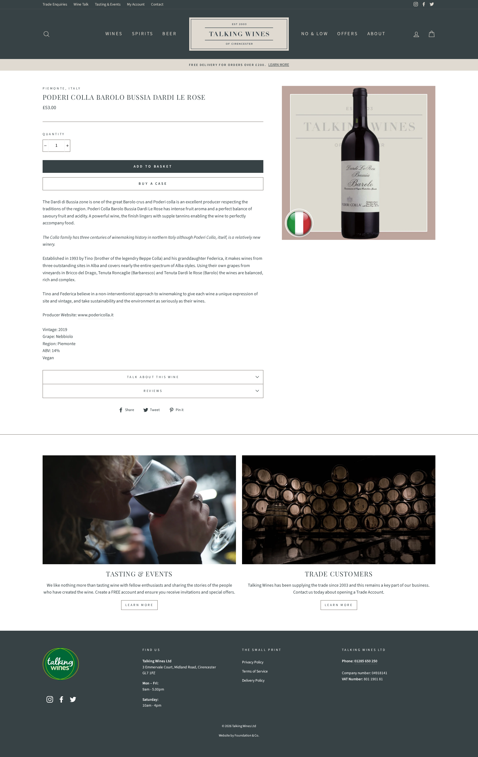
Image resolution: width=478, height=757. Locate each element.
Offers (347, 33)
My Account (136, 4)
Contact (157, 4)
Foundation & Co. (247, 735)
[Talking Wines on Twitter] (73, 699)
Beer (169, 33)
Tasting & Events (108, 4)
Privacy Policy (252, 662)
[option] (239, 65)
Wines (114, 33)
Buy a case (153, 183)
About (376, 33)
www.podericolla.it (95, 315)
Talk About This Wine (153, 377)
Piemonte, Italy (62, 88)
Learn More (139, 605)
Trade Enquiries (55, 4)
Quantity (54, 134)
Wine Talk (81, 4)
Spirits (143, 33)
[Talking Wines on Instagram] (49, 699)
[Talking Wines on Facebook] (61, 699)
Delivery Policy (253, 680)
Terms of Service (255, 671)
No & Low (314, 33)
